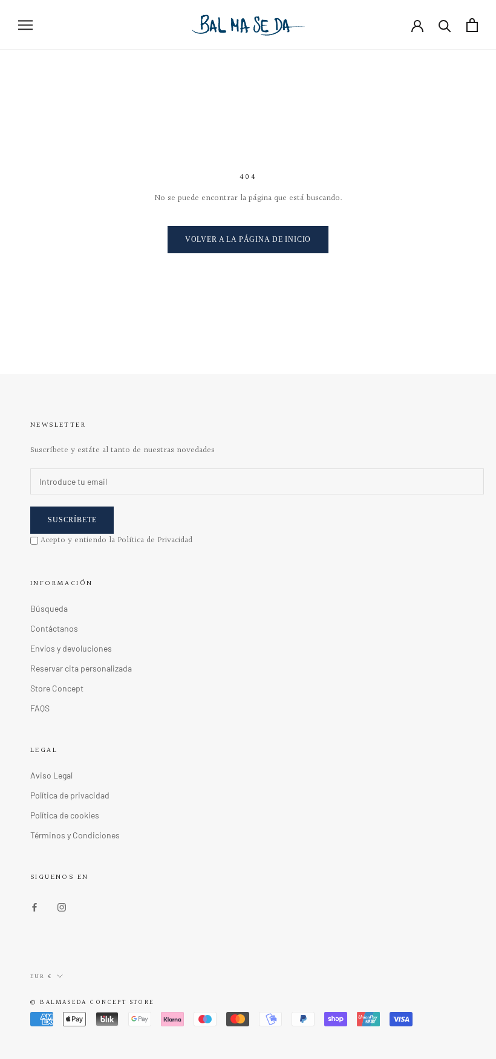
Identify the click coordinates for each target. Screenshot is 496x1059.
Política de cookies (64, 815)
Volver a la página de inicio (248, 239)
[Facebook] (34, 906)
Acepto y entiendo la (116, 540)
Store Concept (56, 688)
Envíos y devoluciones (71, 648)
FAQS (40, 708)
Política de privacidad (69, 795)
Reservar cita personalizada (81, 668)
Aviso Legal (51, 775)
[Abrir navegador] (25, 25)
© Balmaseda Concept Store (92, 1002)
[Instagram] (61, 906)
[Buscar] (445, 25)
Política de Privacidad (154, 540)
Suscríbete (72, 520)
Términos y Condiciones (75, 835)
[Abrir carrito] (472, 25)
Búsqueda (49, 608)
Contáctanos (54, 628)
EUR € (41, 976)
